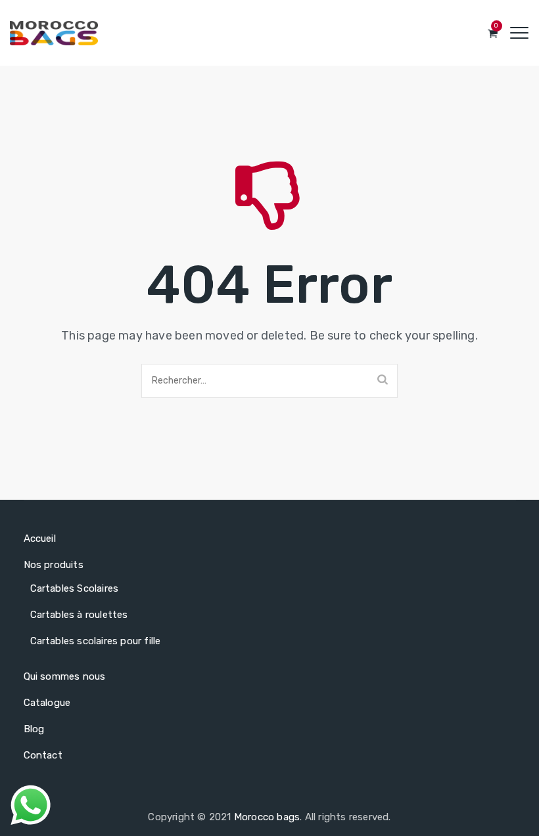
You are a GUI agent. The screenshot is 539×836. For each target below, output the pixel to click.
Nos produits (53, 565)
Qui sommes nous (65, 676)
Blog (34, 729)
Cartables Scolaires (74, 588)
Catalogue (47, 703)
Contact (43, 755)
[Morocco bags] (54, 33)
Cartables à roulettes (79, 615)
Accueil (40, 538)
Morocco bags (267, 817)
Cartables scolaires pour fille (95, 641)
